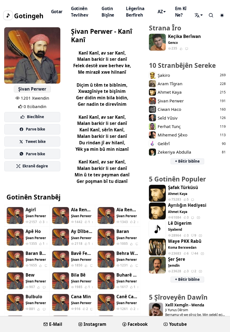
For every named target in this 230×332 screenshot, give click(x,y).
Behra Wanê (127, 253)
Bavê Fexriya (82, 253)
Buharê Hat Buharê (127, 275)
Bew (30, 275)
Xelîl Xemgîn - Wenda (184, 305)
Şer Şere (176, 259)
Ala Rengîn (82, 209)
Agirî (31, 209)
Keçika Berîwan (184, 36)
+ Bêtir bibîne (187, 161)
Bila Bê (78, 275)
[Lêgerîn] (199, 15)
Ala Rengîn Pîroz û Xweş (127, 209)
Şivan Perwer (32, 89)
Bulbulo (34, 296)
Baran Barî (36, 253)
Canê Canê (127, 296)
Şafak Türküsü (183, 187)
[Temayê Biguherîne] (222, 15)
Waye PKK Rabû (184, 241)
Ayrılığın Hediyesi (187, 205)
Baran (122, 231)
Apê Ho (33, 231)
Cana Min (81, 296)
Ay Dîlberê (82, 231)
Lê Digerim (180, 223)
